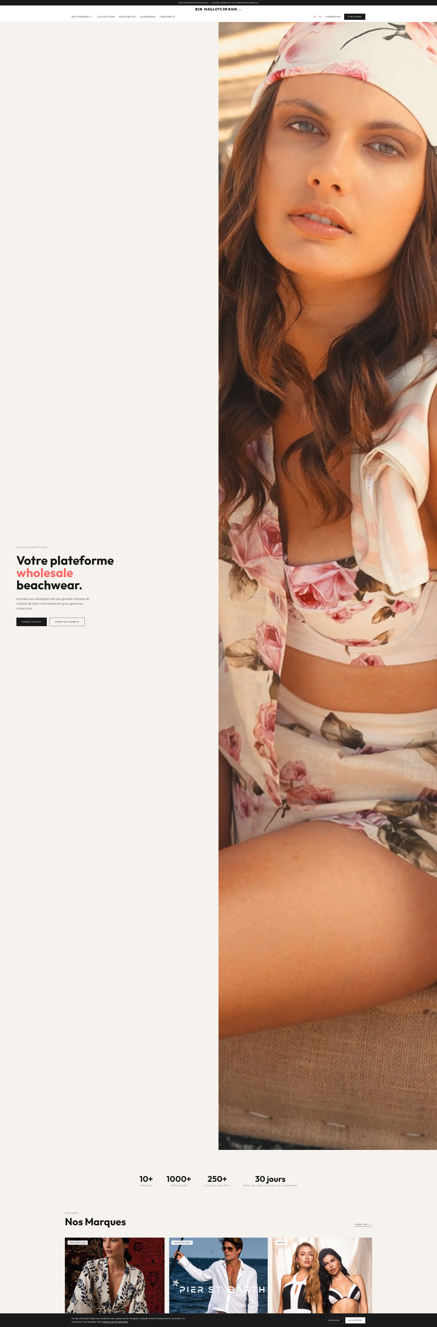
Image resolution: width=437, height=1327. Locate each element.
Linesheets (167, 17)
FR (314, 17)
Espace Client (31, 622)
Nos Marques (81, 17)
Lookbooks (148, 17)
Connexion (333, 17)
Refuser (334, 1320)
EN (320, 17)
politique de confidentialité (115, 1322)
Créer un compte (67, 622)
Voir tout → (363, 1224)
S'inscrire (355, 17)
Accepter (355, 1320)
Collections (106, 17)
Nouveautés (127, 17)
